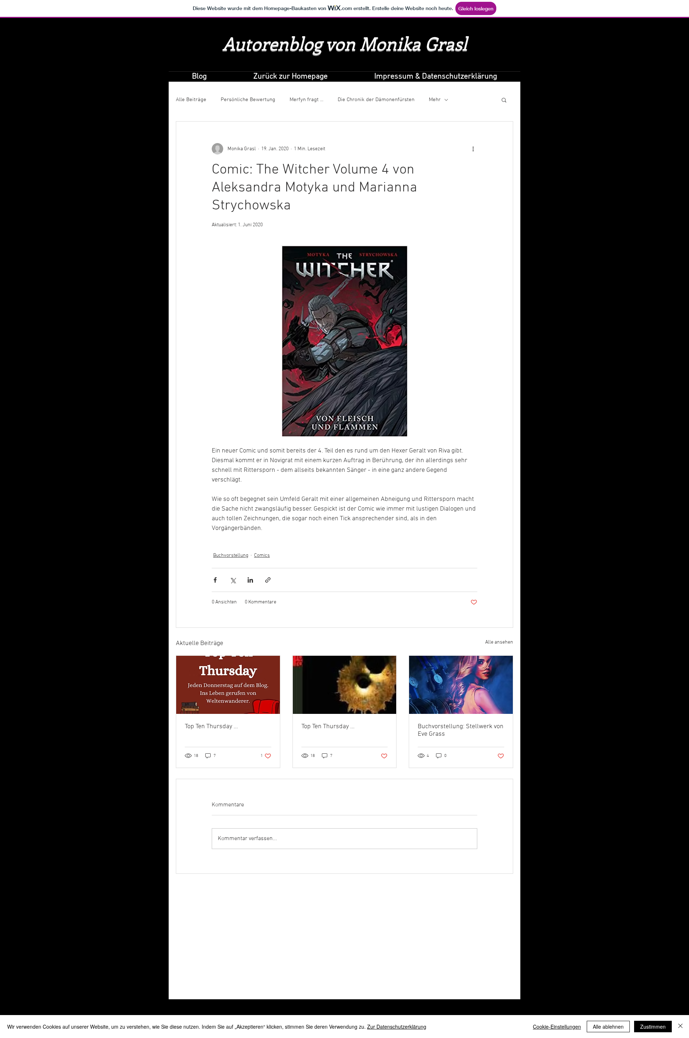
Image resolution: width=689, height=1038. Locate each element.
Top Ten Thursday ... (211, 726)
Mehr (435, 99)
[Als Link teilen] (267, 580)
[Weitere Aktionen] (473, 148)
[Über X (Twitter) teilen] (232, 580)
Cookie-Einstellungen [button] (557, 1026)
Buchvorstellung (230, 556)
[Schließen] (680, 1026)
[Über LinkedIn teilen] (250, 580)
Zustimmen (653, 1026)
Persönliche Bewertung (248, 99)
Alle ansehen (499, 642)
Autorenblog (272, 43)
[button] (504, 100)
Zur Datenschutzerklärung (396, 1026)
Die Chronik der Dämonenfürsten (376, 99)
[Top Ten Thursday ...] (228, 685)
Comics (262, 556)
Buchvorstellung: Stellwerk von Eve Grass (460, 730)
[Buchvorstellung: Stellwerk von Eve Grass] (461, 685)
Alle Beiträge (191, 99)
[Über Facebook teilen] (215, 580)
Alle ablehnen (608, 1026)
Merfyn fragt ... (306, 99)
